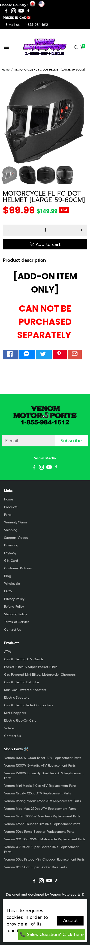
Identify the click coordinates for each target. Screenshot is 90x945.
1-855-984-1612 (36, 24)
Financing (11, 545)
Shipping (10, 530)
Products (11, 507)
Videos (9, 728)
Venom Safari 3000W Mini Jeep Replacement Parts (42, 816)
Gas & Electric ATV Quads (23, 659)
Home (5, 70)
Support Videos (16, 537)
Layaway (10, 553)
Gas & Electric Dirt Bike (21, 682)
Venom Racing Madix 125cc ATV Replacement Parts (42, 801)
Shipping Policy (15, 614)
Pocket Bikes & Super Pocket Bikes (30, 666)
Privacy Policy (14, 599)
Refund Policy (14, 606)
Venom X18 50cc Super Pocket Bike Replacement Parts (41, 849)
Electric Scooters (16, 697)
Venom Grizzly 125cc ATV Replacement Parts (37, 793)
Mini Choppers (15, 712)
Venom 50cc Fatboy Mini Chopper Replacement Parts (44, 859)
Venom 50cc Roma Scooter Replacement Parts (39, 831)
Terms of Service (16, 621)
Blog (7, 576)
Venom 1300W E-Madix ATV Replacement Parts (40, 765)
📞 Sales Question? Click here (52, 934)
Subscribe (71, 440)
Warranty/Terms (16, 522)
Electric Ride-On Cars (20, 720)
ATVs (8, 651)
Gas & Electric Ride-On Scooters (28, 705)
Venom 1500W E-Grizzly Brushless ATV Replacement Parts (44, 776)
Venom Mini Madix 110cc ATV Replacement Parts (40, 785)
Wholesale (12, 583)
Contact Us (12, 629)
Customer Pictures (18, 568)
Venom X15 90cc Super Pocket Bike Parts (35, 867)
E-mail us (13, 24)
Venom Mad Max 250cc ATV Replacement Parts (40, 808)
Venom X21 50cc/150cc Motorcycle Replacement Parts (45, 839)
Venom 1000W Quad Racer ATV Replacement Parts (42, 757)
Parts (8, 514)
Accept (70, 920)
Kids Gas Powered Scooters (25, 689)
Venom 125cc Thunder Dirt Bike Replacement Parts (42, 824)
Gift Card (11, 560)
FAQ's (8, 591)
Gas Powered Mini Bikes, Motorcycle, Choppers (40, 674)
